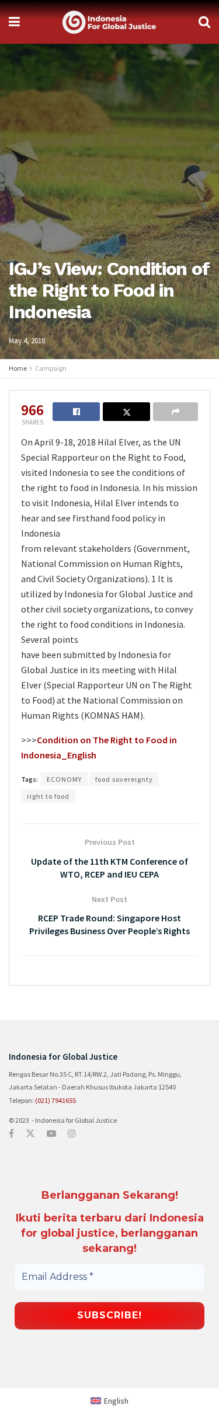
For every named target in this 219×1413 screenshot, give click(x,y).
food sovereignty (124, 779)
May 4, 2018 (27, 341)
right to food (48, 796)
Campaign (51, 368)
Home (18, 368)
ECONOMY (64, 779)
